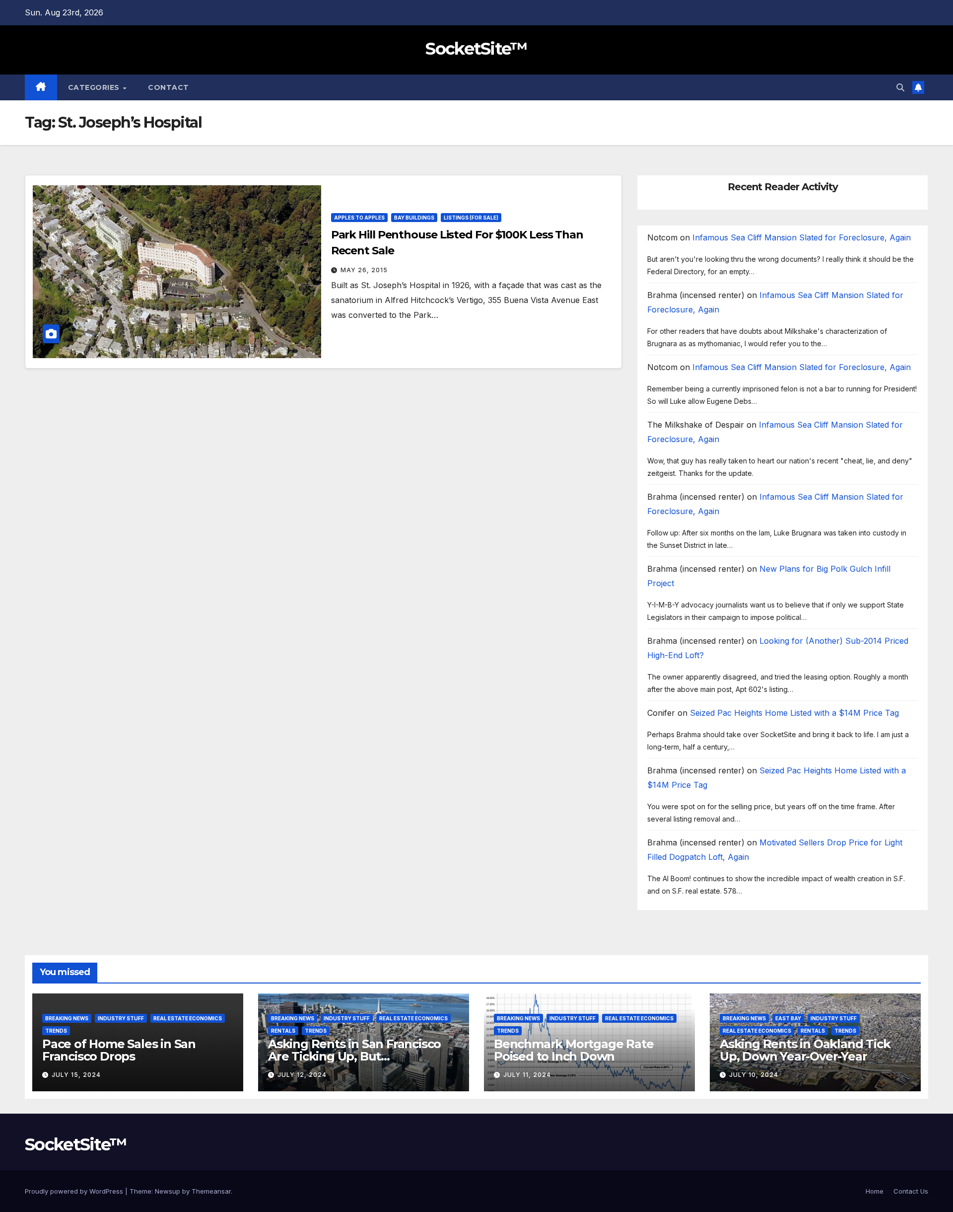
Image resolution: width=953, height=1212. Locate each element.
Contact (168, 87)
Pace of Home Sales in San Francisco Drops (119, 1050)
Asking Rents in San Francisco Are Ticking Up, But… (354, 1050)
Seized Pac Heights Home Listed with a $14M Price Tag (794, 713)
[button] (900, 87)
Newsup (167, 1191)
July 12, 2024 (302, 1074)
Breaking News (66, 1018)
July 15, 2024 (76, 1074)
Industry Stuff (121, 1018)
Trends (56, 1031)
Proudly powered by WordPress (75, 1191)
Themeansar (211, 1191)
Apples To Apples (359, 218)
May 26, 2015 (364, 270)
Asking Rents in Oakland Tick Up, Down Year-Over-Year (805, 1050)
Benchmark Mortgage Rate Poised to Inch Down (573, 1050)
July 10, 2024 (753, 1074)
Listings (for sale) (471, 218)
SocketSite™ (476, 48)
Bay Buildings (414, 218)
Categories (95, 87)
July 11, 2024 (527, 1074)
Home (875, 1191)
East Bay (788, 1018)
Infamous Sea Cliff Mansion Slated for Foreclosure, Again (801, 237)
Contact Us (910, 1191)
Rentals (283, 1031)
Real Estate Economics (187, 1018)
